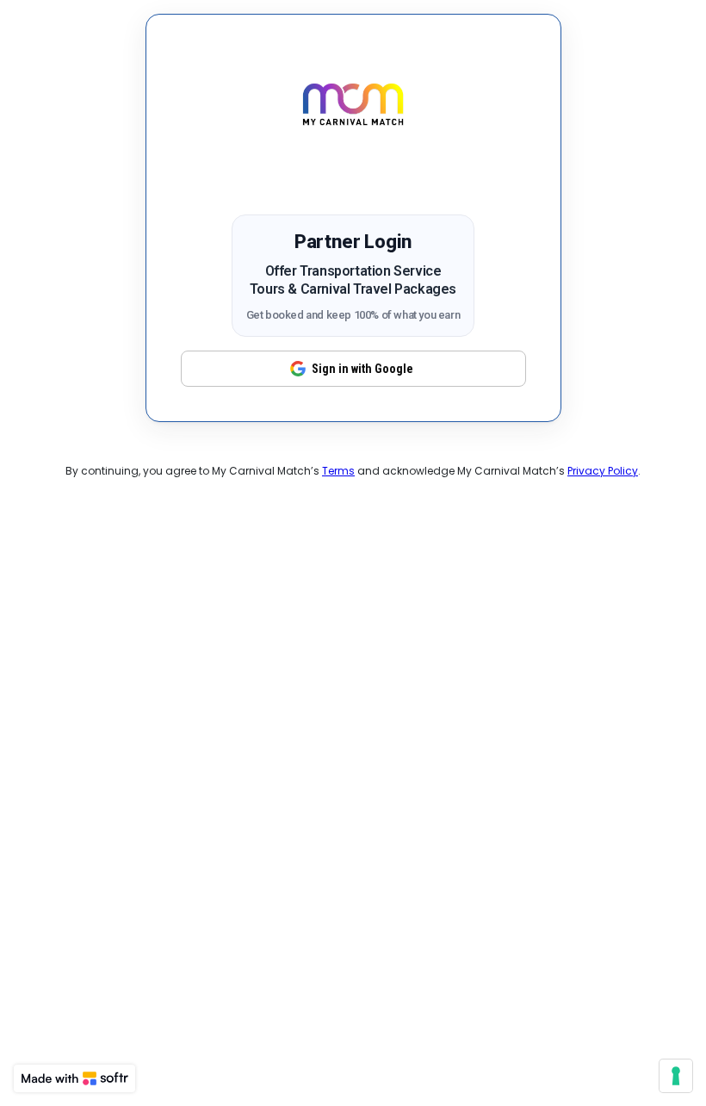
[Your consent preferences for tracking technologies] (676, 1075)
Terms (338, 470)
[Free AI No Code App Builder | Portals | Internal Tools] (74, 1078)
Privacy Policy (602, 470)
